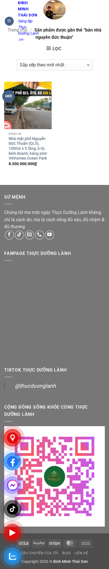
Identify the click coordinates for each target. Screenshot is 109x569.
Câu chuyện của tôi (39, 553)
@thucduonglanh (35, 386)
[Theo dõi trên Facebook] (9, 235)
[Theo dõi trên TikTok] (19, 235)
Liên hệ (81, 553)
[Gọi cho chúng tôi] (39, 235)
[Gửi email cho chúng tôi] (29, 235)
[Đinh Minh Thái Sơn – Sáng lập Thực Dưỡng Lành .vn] (55, 10)
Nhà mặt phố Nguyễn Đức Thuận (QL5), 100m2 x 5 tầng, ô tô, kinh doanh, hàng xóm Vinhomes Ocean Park (28, 148)
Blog (66, 553)
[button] (9, 21)
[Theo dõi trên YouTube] (49, 235)
